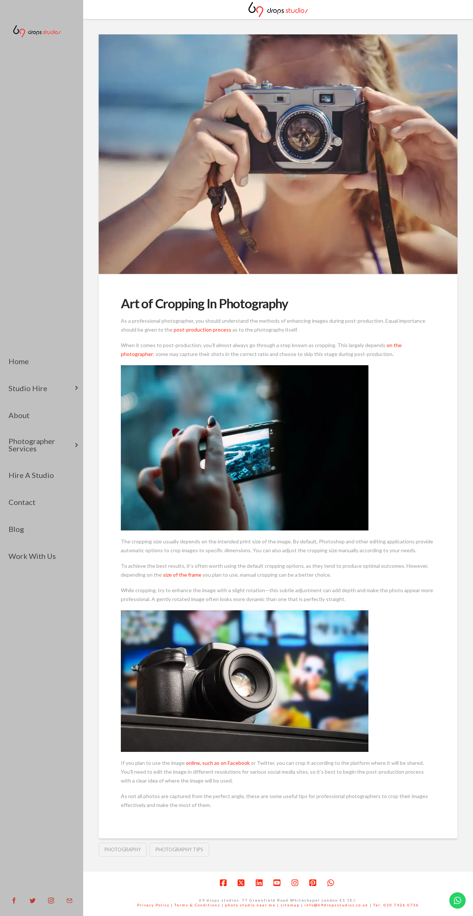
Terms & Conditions (197, 905)
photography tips (179, 849)
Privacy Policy (153, 905)
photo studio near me (250, 905)
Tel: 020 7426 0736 (396, 905)
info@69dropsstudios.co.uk (336, 905)
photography (123, 849)
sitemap (290, 905)
